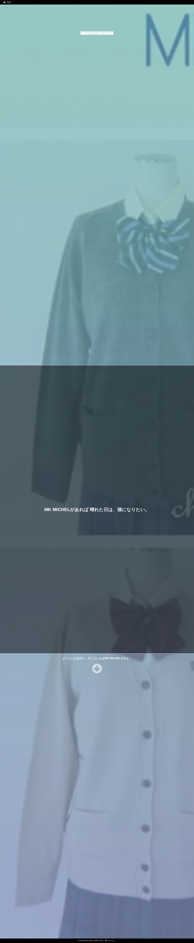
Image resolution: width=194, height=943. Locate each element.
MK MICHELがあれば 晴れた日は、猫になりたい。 (97, 509)
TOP (8, 2)
